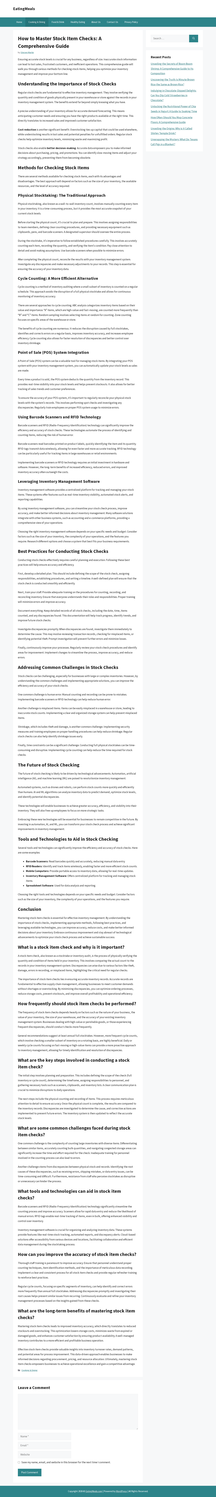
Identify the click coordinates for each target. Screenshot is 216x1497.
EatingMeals (24, 8)
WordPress (121, 1491)
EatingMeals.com (94, 1491)
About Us (96, 22)
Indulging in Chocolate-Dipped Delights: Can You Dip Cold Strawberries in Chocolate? (173, 95)
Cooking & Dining (36, 22)
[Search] (193, 38)
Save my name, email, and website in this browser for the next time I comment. (66, 1462)
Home (19, 22)
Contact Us (112, 22)
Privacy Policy (131, 22)
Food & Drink (58, 22)
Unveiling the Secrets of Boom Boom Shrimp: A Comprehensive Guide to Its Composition (172, 68)
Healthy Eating (78, 22)
